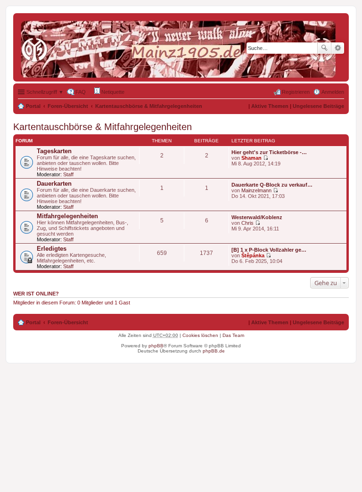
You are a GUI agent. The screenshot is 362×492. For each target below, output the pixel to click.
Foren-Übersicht (68, 106)
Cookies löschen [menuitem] (200, 335)
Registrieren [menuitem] (296, 92)
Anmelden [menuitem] (332, 92)
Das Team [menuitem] (233, 335)
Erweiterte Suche (337, 48)
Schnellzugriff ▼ (45, 92)
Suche (324, 48)
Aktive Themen (269, 106)
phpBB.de (214, 350)
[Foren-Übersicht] (181, 47)
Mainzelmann (256, 190)
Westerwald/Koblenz (256, 217)
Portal (33, 106)
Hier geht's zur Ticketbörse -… (269, 152)
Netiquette (112, 92)
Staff (68, 174)
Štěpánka (252, 255)
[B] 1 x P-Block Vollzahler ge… (268, 250)
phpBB (156, 345)
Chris (247, 223)
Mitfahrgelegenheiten (67, 216)
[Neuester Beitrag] (265, 158)
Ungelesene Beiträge (318, 106)
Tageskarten (54, 151)
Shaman (251, 158)
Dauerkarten (54, 183)
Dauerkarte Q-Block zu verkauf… (272, 185)
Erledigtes (51, 248)
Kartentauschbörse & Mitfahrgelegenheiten (148, 106)
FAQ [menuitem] (80, 92)
